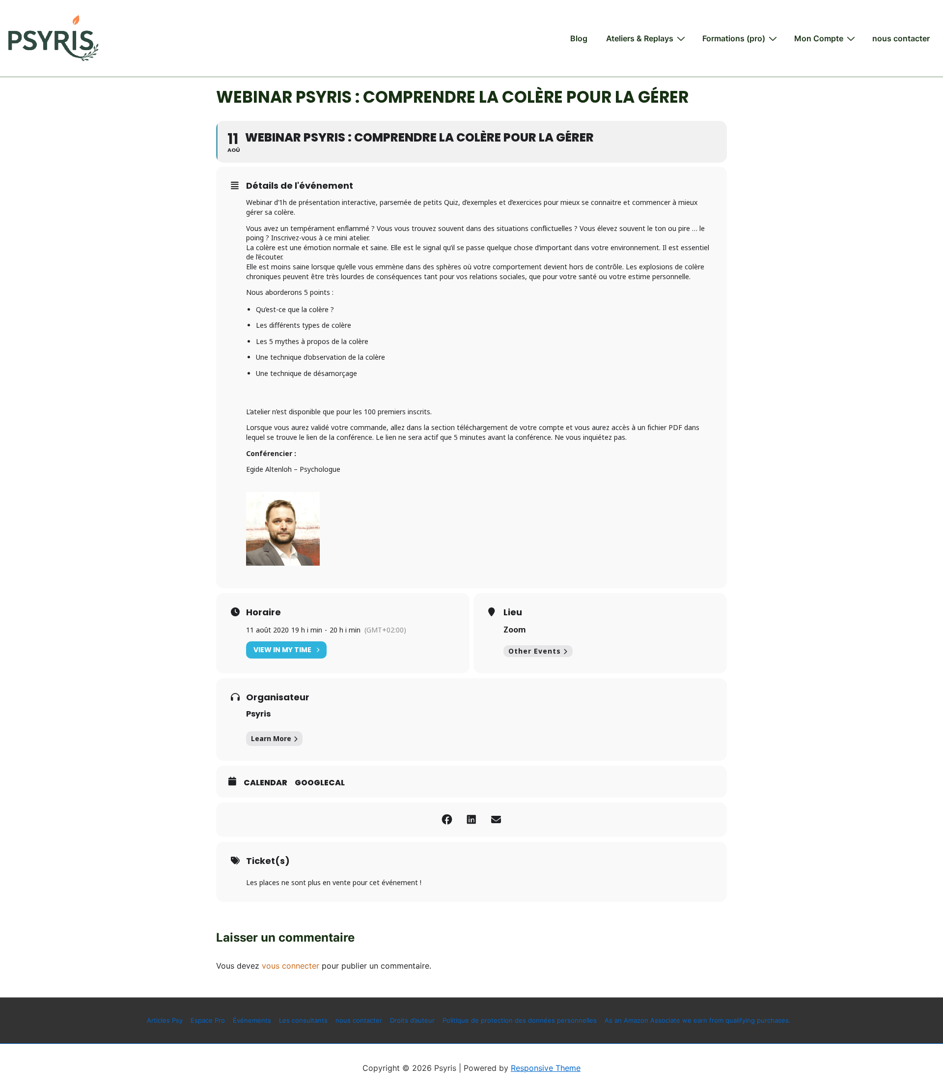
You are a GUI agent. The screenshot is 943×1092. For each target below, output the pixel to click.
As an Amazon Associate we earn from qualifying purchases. (698, 1020)
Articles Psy (165, 1020)
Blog (578, 38)
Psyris (258, 713)
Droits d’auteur (412, 1020)
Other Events (534, 651)
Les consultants (303, 1020)
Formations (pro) (733, 38)
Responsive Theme (546, 1068)
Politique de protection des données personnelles (520, 1020)
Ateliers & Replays (639, 38)
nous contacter (901, 38)
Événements (252, 1020)
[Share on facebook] (447, 819)
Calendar (265, 783)
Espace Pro (208, 1020)
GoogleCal (320, 783)
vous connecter (290, 966)
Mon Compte (818, 38)
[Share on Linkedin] (471, 819)
